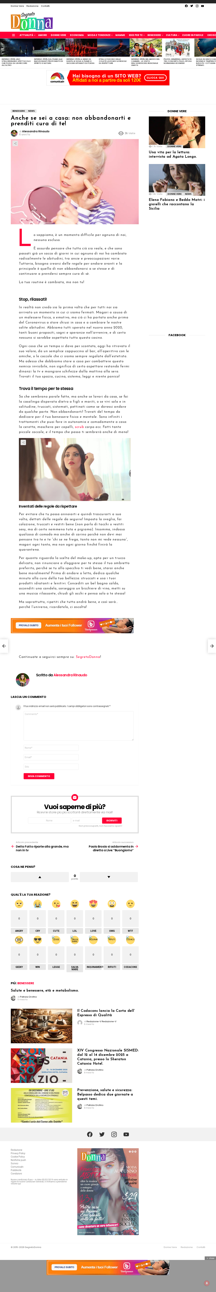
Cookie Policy (18, 1156)
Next (214, 53)
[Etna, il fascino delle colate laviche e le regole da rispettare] (113, 47)
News (188, 194)
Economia (77, 35)
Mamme (120, 35)
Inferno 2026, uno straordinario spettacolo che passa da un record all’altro (16, 62)
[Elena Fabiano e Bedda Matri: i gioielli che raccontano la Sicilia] (177, 180)
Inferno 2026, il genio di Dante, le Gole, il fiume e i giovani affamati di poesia (80, 61)
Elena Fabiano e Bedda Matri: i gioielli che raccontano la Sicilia (177, 204)
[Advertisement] (108, 94)
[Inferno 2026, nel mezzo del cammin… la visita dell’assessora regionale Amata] (146, 47)
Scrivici (14, 1163)
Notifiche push (18, 1160)
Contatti (45, 6)
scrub (79, 427)
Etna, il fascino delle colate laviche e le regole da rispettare (113, 61)
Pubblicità (16, 1170)
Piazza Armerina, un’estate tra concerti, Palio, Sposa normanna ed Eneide (178, 61)
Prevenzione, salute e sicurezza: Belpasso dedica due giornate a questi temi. (105, 1094)
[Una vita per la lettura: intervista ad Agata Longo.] (177, 132)
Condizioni (16, 1173)
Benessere (154, 35)
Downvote (109, 877)
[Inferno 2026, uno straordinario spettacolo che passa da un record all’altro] (16, 47)
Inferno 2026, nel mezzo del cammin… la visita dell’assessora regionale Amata (145, 62)
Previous (1, 53)
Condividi (15, 143)
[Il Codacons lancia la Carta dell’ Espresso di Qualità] (41, 1026)
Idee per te (136, 35)
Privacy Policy (18, 1153)
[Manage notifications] (207, 1283)
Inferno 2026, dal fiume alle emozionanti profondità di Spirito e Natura (48, 61)
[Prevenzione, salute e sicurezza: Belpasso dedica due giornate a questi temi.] (41, 1105)
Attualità (26, 35)
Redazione (32, 6)
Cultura (171, 35)
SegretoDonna (87, 657)
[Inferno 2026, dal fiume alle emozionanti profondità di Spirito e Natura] (48, 47)
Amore (42, 35)
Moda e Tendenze (99, 35)
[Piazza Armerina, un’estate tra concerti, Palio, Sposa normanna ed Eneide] (178, 47)
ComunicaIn (17, 1166)
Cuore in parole (192, 35)
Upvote (40, 877)
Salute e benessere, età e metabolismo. (45, 990)
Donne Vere (17, 6)
